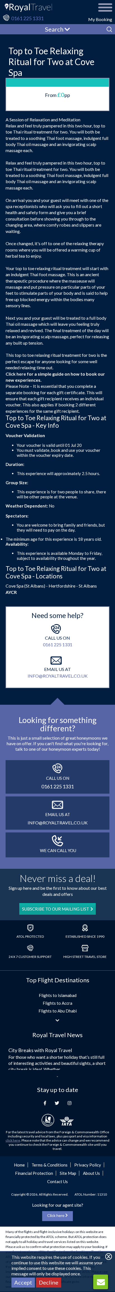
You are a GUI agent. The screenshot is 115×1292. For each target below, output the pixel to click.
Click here (16, 373)
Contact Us (57, 1181)
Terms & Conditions (50, 1164)
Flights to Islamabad (57, 995)
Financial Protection (34, 1173)
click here (13, 1140)
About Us (91, 1173)
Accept (23, 1282)
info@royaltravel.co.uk (58, 675)
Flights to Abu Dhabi (58, 1010)
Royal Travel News (57, 1035)
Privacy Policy (87, 1164)
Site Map (68, 1173)
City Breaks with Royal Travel (40, 1050)
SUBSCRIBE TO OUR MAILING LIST (55, 908)
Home (19, 1164)
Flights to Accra (57, 1003)
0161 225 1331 (27, 18)
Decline (48, 1282)
